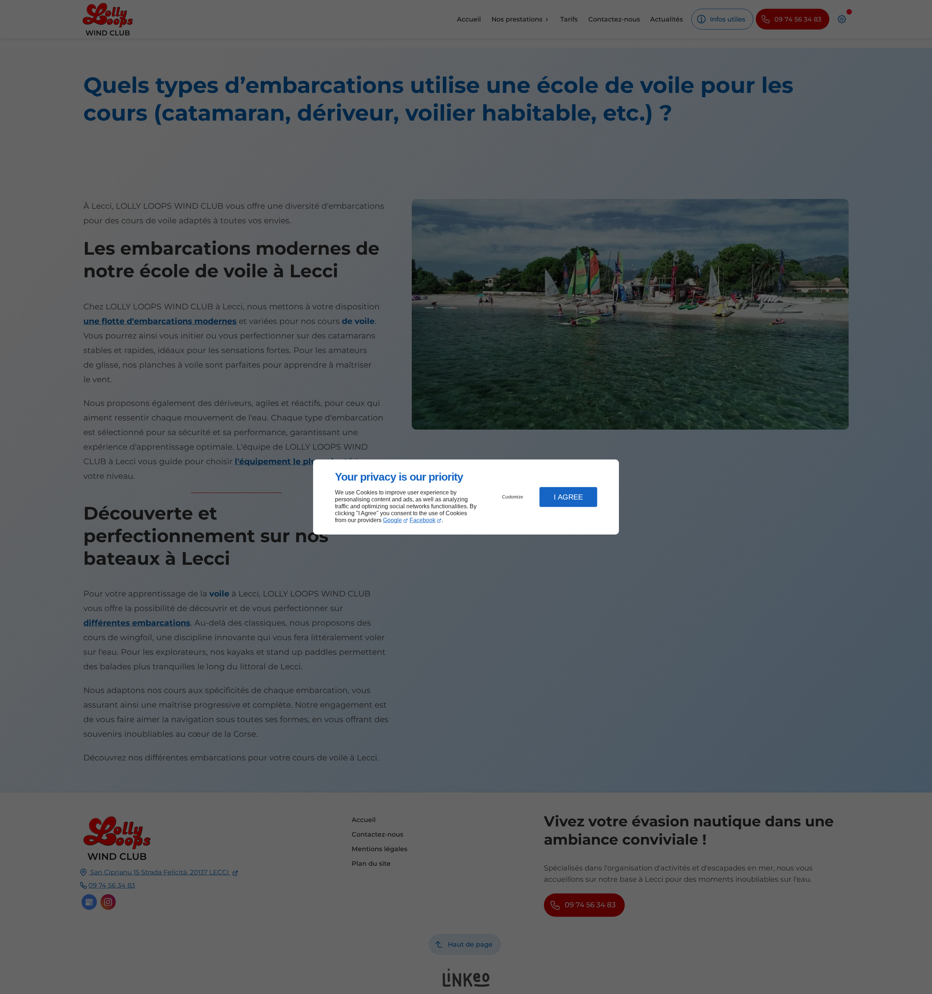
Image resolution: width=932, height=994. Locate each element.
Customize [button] (512, 497)
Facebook (422, 520)
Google (392, 520)
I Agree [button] (568, 497)
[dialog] (466, 497)
